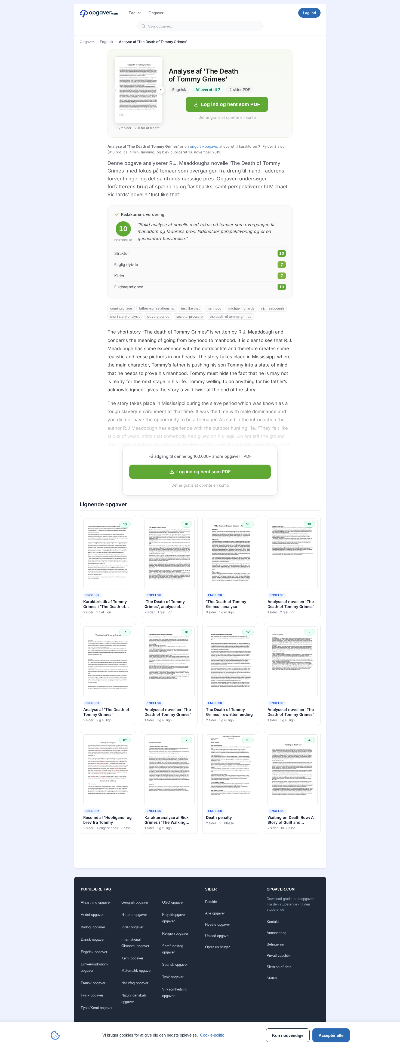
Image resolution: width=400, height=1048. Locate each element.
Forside (211, 902)
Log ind (309, 13)
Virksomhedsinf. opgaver (175, 992)
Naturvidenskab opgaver (133, 998)
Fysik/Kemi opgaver (96, 1008)
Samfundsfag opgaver (172, 949)
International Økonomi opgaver (135, 942)
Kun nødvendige (287, 1035)
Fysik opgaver (92, 995)
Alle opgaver (215, 913)
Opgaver (156, 13)
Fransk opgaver (93, 983)
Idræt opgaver (132, 927)
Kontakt (273, 922)
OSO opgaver (173, 902)
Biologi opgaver (93, 927)
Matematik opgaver (136, 970)
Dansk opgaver (92, 939)
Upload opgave (217, 936)
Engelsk (106, 42)
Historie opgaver (134, 915)
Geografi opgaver (134, 902)
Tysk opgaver (172, 977)
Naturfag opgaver (134, 983)
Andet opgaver (92, 915)
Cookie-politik (212, 1035)
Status (272, 978)
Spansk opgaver (175, 964)
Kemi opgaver (132, 958)
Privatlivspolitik (279, 955)
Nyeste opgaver (217, 924)
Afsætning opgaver (96, 902)
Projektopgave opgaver (173, 918)
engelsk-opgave (203, 146)
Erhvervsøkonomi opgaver (95, 967)
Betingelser (275, 944)
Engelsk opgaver (94, 952)
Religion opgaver (175, 933)
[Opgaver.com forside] (99, 12)
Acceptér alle (331, 1035)
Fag (132, 13)
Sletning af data (279, 967)
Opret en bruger (217, 947)
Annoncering (276, 933)
